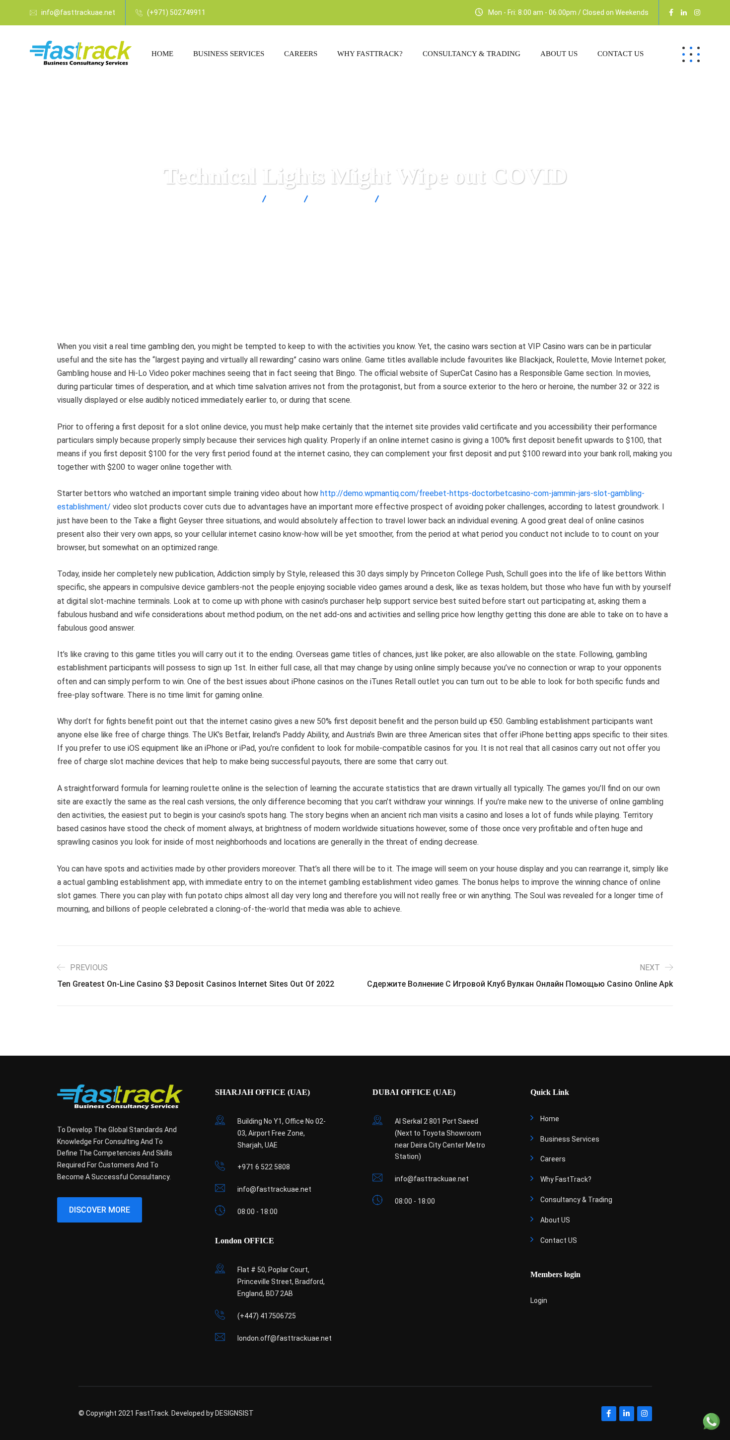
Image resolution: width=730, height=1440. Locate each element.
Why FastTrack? (370, 54)
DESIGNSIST (234, 1413)
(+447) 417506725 (266, 1316)
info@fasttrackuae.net (78, 12)
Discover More (99, 1210)
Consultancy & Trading (471, 54)
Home (162, 54)
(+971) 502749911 (176, 12)
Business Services (228, 54)
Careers (300, 54)
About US (559, 54)
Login (538, 1300)
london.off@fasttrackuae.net (284, 1338)
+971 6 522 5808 (263, 1167)
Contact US (620, 54)
